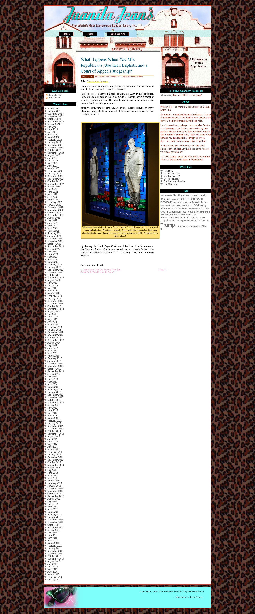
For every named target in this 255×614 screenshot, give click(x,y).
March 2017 (53, 355)
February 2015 (54, 421)
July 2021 (52, 220)
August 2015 (53, 405)
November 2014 (55, 428)
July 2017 (52, 345)
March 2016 (53, 387)
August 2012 (53, 499)
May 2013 (52, 475)
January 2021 (54, 236)
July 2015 (52, 407)
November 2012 (55, 491)
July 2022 (52, 189)
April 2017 (52, 353)
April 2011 (52, 540)
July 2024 (52, 126)
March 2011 (53, 543)
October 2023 (54, 150)
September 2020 (55, 246)
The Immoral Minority (174, 181)
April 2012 (52, 509)
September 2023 (55, 152)
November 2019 (55, 272)
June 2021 (52, 223)
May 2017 (52, 350)
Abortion (184, 195)
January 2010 (54, 579)
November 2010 (55, 553)
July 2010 (52, 564)
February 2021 (54, 233)
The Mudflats (170, 184)
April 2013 (52, 478)
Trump (167, 225)
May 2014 (52, 444)
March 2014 (53, 449)
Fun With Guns (186, 206)
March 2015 (53, 418)
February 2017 (54, 358)
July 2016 (52, 376)
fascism (172, 206)
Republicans (167, 217)
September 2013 (55, 465)
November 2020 (55, 241)
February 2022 (54, 202)
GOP (197, 205)
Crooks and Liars (172, 173)
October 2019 (54, 275)
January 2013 (54, 486)
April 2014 (52, 447)
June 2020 (52, 254)
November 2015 (55, 397)
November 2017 (55, 335)
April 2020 (52, 259)
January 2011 (54, 548)
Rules (90, 33)
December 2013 (55, 457)
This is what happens (97, 81)
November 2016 (55, 366)
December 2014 (55, 426)
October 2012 (54, 493)
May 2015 (52, 413)
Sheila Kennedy (171, 178)
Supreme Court (186, 221)
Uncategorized (136, 77)
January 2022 (54, 205)
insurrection (188, 211)
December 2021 (55, 207)
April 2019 (52, 290)
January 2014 (54, 454)
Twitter (179, 226)
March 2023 (53, 168)
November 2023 (55, 147)
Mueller (174, 215)
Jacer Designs (196, 597)
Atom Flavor (54, 97)
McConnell (165, 215)
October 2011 (54, 525)
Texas (206, 220)
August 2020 (53, 249)
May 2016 (52, 381)
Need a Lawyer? (172, 176)
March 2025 (53, 108)
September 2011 (55, 527)
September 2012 (55, 496)
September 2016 (55, 371)
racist (194, 215)
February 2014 (54, 452)
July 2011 (52, 532)
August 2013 (53, 467)
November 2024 (55, 116)
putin (188, 215)
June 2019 (52, 285)
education (164, 206)
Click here (165, 95)
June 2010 (52, 566)
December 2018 (55, 301)
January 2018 (54, 329)
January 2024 (54, 142)
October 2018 (54, 306)
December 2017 (55, 332)
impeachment (173, 211)
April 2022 (52, 197)
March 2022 (53, 199)
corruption (187, 199)
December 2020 (55, 238)
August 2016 (53, 374)
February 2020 (54, 264)
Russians (189, 217)
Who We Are (118, 33)
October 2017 (54, 337)
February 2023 (54, 171)
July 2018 (52, 314)
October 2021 (54, 212)
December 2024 (55, 113)
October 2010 (54, 556)
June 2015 (52, 410)
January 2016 (54, 392)
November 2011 (55, 522)
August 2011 (53, 530)
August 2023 (53, 155)
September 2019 (55, 277)
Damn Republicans (182, 202)
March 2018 (53, 324)
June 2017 (52, 348)
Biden (193, 195)
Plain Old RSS (55, 95)
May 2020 (52, 257)
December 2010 (55, 551)
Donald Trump (200, 202)
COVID (199, 199)
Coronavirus (173, 199)
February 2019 (54, 296)
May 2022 (52, 194)
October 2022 (54, 181)
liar (197, 211)
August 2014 (53, 436)
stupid (164, 220)
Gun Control (173, 208)
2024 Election (166, 195)
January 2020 (54, 267)
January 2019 (54, 298)
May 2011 (52, 538)
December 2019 (55, 270)
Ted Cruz (198, 220)
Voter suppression (192, 226)
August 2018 (53, 311)
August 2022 (53, 186)
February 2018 (54, 327)
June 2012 (52, 504)
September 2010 (55, 558)
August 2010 (53, 561)
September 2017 (55, 340)
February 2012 (54, 514)
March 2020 (53, 262)
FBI (178, 205)
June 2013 (52, 473)
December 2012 (55, 488)
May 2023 (52, 163)
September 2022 (55, 184)
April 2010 (52, 571)
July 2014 (52, 439)
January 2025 (54, 111)
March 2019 (53, 293)
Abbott (176, 195)
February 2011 (54, 545)
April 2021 (52, 228)
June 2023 (52, 160)
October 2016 (54, 368)
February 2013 (54, 483)
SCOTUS (200, 217)
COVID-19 (166, 202)
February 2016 (54, 389)
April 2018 (52, 322)
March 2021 (53, 231)
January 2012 (54, 517)
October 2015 (54, 400)
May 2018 (52, 319)
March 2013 (53, 480)
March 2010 (53, 574)
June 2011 (52, 535)
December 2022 (55, 176)
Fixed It (162, 269)
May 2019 (52, 288)
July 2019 (52, 283)
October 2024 (54, 119)
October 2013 (54, 462)
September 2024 (55, 121)
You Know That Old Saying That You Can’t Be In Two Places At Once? (100, 271)
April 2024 (52, 134)
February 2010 (54, 577)
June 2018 (52, 316)
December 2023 (55, 145)
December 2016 (55, 363)
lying (207, 212)
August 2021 (53, 218)
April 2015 (52, 415)
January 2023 (54, 173)
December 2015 (55, 394)
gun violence (191, 208)
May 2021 (52, 225)
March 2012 (53, 512)
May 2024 (52, 132)
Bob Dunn (168, 171)
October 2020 (54, 244)
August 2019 (53, 280)
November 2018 (55, 303)
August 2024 (53, 124)
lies (202, 211)
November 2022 (55, 178)
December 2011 (55, 519)
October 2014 (54, 431)
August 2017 (53, 342)
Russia (179, 217)
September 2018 (55, 309)
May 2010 (52, 569)
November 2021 (55, 210)
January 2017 (54, 361)
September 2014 (55, 434)
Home (66, 33)
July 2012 (52, 501)
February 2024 (54, 139)
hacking (200, 208)
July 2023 (52, 158)
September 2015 (55, 402)
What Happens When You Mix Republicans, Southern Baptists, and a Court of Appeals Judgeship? (114, 65)
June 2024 (52, 129)
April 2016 (52, 384)
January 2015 (54, 423)
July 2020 (52, 251)
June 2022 (52, 191)
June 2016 (52, 379)
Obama (181, 214)
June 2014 (52, 441)
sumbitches (174, 220)
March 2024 (53, 137)
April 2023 (52, 165)
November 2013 (55, 460)
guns (181, 208)
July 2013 (52, 470)
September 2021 (55, 215)
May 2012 (52, 506)
